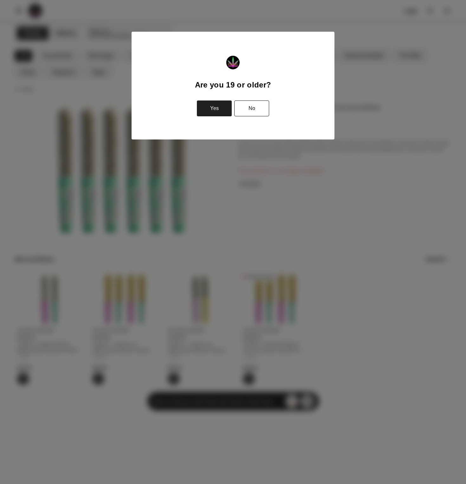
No (252, 108)
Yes (214, 108)
